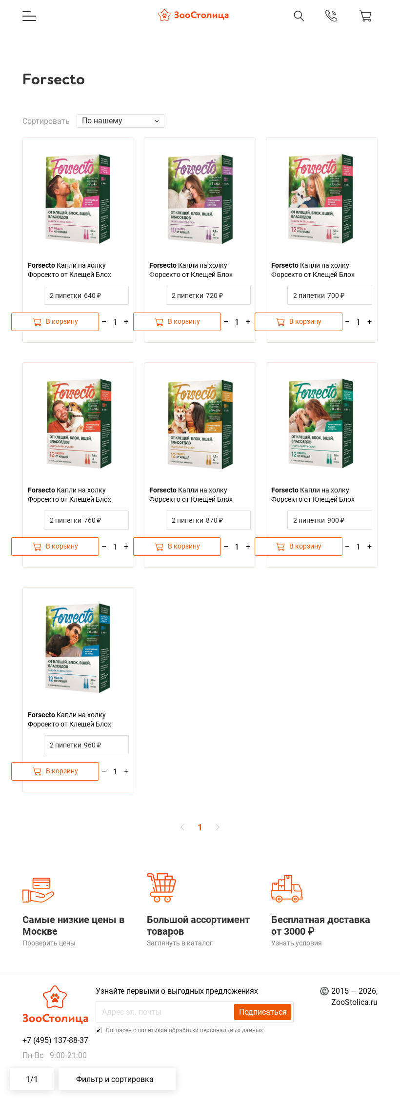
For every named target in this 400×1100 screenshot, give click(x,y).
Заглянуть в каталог (180, 943)
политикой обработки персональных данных (200, 1030)
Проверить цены (49, 943)
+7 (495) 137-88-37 (239, 26)
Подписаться (263, 1012)
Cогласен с (183, 1030)
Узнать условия (296, 943)
